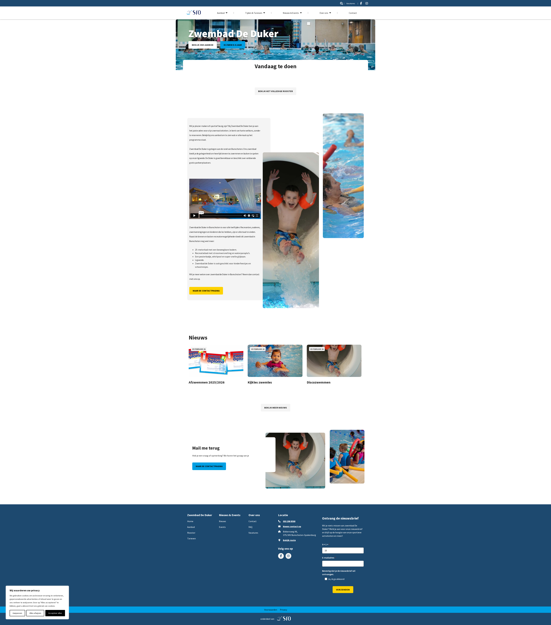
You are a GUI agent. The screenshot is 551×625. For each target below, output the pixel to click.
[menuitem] (341, 3)
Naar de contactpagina (209, 466)
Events (222, 527)
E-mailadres (328, 557)
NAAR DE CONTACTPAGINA (206, 290)
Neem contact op (292, 526)
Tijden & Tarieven (253, 12)
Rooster (191, 532)
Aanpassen (17, 613)
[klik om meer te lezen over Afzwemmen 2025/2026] (216, 361)
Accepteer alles (55, 613)
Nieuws (222, 521)
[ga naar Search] (341, 3)
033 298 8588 (289, 521)
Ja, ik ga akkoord (336, 579)
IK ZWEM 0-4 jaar (233, 44)
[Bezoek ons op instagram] (366, 3)
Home (190, 521)
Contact (353, 12)
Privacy (283, 609)
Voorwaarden (270, 609)
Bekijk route (289, 540)
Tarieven (191, 538)
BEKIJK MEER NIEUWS (275, 407)
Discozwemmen (318, 382)
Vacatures (350, 3)
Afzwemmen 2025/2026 (207, 382)
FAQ (250, 527)
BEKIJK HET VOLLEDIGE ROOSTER (275, 91)
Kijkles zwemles (260, 382)
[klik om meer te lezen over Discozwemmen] (334, 361)
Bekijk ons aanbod (202, 44)
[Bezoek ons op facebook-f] (361, 3)
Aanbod (221, 12)
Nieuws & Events (291, 12)
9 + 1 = (325, 544)
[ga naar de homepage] (194, 12)
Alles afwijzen (35, 613)
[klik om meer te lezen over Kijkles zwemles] (275, 361)
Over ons (324, 12)
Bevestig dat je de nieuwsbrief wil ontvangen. (338, 572)
